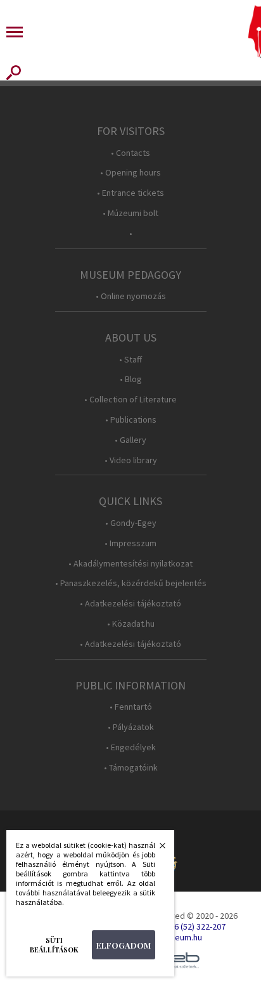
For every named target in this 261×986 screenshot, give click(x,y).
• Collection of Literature (130, 399)
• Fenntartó (131, 706)
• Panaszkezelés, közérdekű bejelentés (131, 583)
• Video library (131, 460)
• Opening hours (130, 172)
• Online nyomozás (131, 296)
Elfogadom (123, 945)
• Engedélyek (131, 747)
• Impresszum (130, 543)
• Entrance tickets (130, 193)
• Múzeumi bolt (130, 213)
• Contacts (130, 153)
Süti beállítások (54, 944)
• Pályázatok (131, 727)
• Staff (130, 359)
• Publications (130, 419)
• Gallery (130, 440)
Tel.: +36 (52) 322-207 (187, 926)
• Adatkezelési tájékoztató (130, 603)
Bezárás (155, 849)
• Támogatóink (131, 767)
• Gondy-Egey (130, 523)
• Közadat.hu (131, 623)
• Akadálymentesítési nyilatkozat (130, 563)
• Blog (131, 379)
